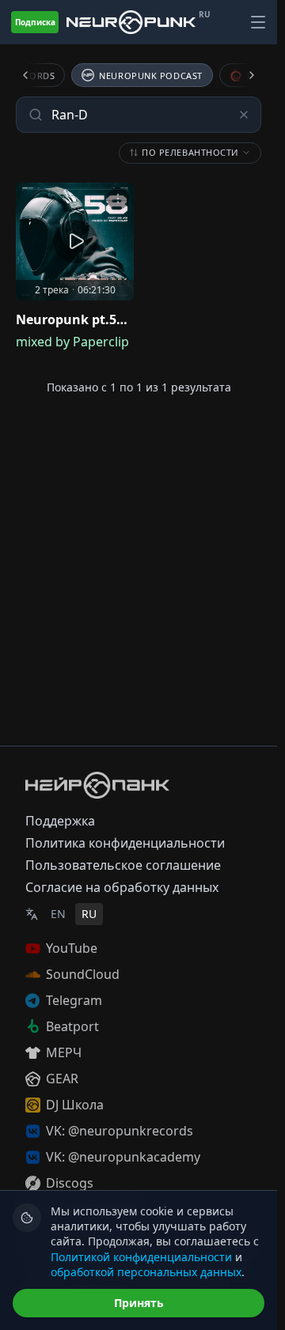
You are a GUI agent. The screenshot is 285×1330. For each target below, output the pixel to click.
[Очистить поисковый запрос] (243, 114)
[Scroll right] (242, 75)
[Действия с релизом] (118, 198)
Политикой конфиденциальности (141, 1256)
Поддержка (60, 820)
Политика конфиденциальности (125, 843)
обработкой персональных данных (146, 1271)
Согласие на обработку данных (121, 887)
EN (58, 913)
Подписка (35, 22)
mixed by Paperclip (72, 341)
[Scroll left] (35, 75)
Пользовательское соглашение (123, 865)
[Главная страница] (131, 22)
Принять (139, 1302)
